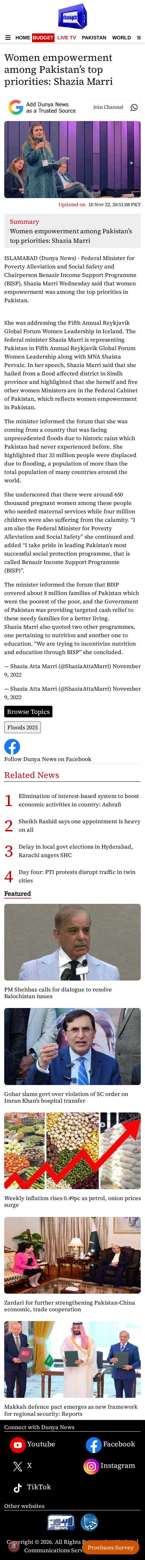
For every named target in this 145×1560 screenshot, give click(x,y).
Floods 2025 (22, 727)
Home (22, 37)
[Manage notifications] (13, 1546)
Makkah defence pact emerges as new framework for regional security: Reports (71, 1410)
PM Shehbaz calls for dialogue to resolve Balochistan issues (58, 992)
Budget (43, 37)
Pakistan (94, 37)
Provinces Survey (111, 1547)
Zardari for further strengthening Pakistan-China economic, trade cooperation (69, 1306)
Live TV (66, 37)
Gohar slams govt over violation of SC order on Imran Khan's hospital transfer (66, 1097)
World (121, 37)
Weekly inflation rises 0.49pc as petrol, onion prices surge (72, 1201)
